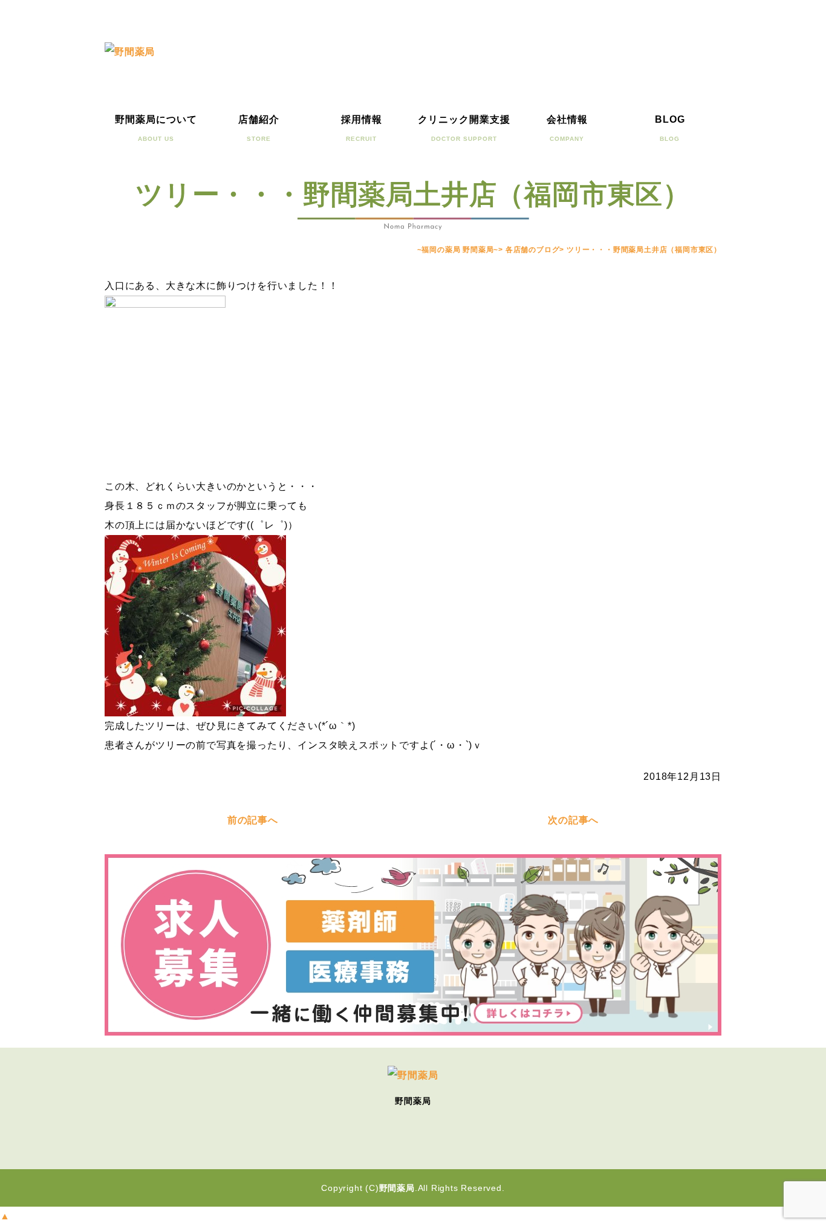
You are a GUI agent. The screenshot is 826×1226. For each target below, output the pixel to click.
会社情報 (567, 128)
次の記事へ (573, 820)
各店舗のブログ (533, 249)
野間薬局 (397, 1188)
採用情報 (361, 128)
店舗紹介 (258, 128)
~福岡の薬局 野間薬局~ (458, 249)
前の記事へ (252, 820)
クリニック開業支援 (464, 128)
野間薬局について (156, 128)
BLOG (670, 128)
